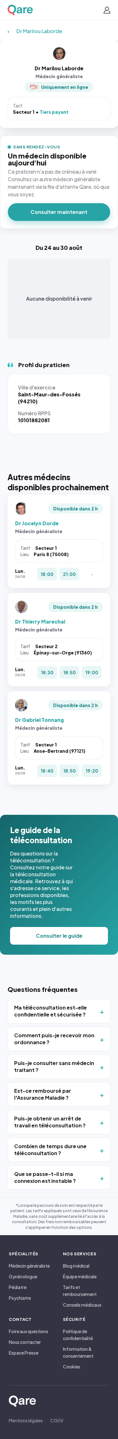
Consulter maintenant (59, 212)
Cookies (71, 1366)
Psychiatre (20, 1298)
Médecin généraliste (29, 1266)
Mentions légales (26, 1420)
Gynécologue (23, 1276)
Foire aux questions (28, 1331)
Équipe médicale (80, 1276)
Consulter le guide (59, 935)
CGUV (56, 1420)
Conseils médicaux (82, 1305)
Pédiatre (17, 1287)
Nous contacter (25, 1342)
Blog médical (76, 1266)
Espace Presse (23, 1353)
